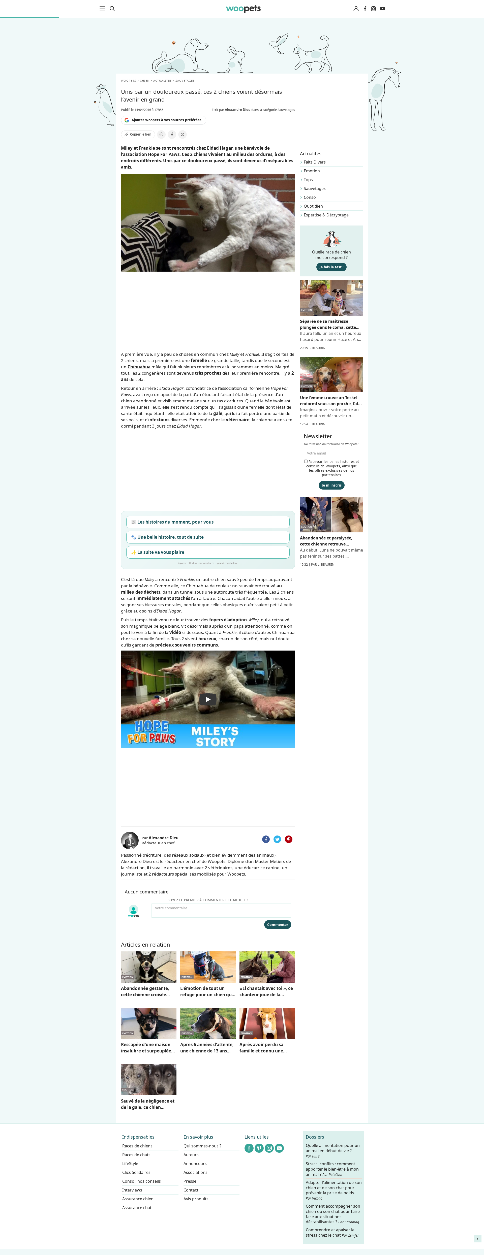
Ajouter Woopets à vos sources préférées (166, 120)
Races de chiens (137, 1146)
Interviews (132, 1190)
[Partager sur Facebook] (172, 134)
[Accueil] (243, 9)
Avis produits (196, 1199)
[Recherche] (112, 9)
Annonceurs (195, 1163)
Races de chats (136, 1154)
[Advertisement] (208, 786)
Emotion (312, 171)
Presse (190, 1181)
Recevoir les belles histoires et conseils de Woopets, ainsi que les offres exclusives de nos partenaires (332, 468)
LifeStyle (130, 1163)
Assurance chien (138, 1199)
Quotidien (313, 206)
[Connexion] (356, 9)
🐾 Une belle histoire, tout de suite (167, 537)
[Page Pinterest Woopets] (259, 1148)
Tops (308, 179)
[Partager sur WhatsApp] (161, 134)
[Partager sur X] (182, 134)
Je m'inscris (332, 485)
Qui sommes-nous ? (202, 1146)
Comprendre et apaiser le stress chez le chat (332, 1232)
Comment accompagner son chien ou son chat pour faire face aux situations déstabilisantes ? (333, 1214)
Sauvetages (315, 188)
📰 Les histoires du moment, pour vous (172, 522)
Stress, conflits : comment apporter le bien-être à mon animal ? (332, 1169)
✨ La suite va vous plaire (157, 552)
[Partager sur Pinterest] (288, 839)
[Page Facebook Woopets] (365, 9)
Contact (191, 1190)
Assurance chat (137, 1207)
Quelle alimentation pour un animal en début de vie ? (333, 1151)
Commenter (277, 924)
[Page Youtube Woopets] (382, 9)
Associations (195, 1172)
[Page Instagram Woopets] (373, 9)
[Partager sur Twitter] (277, 839)
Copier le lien (141, 134)
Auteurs (191, 1154)
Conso (310, 197)
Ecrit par (231, 109)
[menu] (103, 8)
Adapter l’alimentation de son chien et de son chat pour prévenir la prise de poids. (334, 1190)
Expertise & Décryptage (326, 215)
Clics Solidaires (136, 1172)
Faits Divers (315, 162)
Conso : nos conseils (141, 1181)
